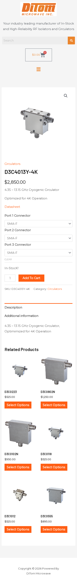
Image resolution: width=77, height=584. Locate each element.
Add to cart (31, 278)
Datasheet (12, 207)
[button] (38, 69)
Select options (18, 405)
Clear (8, 259)
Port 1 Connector (17, 215)
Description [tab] (13, 307)
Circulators (12, 164)
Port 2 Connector (18, 230)
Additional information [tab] (21, 316)
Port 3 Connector (18, 244)
